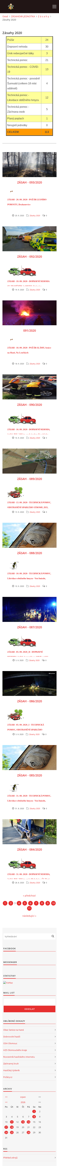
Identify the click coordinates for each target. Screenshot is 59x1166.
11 (29, 908)
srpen (23, 1096)
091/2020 (29, 330)
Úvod (5, 16)
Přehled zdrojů (10, 1157)
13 (23, 1121)
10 (53, 903)
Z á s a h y (43, 16)
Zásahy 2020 (35, 215)
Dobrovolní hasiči (11, 1036)
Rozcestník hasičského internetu (19, 1056)
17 (6, 1127)
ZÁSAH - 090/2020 (29, 404)
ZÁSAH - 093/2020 (29, 182)
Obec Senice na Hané (13, 1029)
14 (28, 1121)
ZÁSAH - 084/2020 (29, 849)
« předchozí (29, 895)
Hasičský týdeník (11, 1070)
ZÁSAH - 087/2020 (29, 627)
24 (6, 1132)
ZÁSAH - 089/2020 (29, 478)
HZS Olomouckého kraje (15, 1050)
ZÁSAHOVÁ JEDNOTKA (23, 16)
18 (12, 1127)
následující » (29, 915)
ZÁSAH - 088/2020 (29, 553)
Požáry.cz (7, 1077)
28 (28, 1132)
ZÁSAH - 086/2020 (29, 701)
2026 (23, 1102)
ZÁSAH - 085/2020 (29, 775)
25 (12, 1132)
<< (6, 1096)
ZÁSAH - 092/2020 (29, 256)
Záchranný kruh (11, 1063)
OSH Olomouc (10, 1043)
